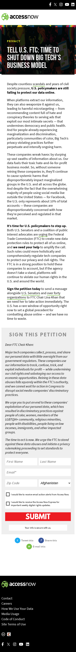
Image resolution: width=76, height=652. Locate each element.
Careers (6, 603)
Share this (51, 540)
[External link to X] (55, 5)
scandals (39, 84)
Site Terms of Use (13, 624)
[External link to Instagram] (61, 5)
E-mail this (39, 546)
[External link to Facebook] (50, 5)
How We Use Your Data (17, 608)
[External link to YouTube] (67, 5)
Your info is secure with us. (38, 527)
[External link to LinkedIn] (73, 5)
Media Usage (10, 614)
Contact (6, 598)
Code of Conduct (13, 619)
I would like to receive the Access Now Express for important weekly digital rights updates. (35, 503)
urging (43, 234)
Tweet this (27, 540)
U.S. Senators (30, 293)
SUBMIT (38, 517)
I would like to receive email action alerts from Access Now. (40, 494)
